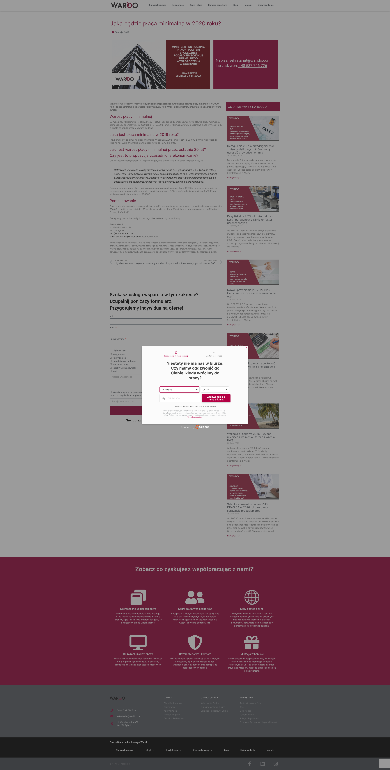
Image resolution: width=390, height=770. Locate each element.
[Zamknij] (246, 347)
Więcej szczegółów (195, 417)
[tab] (176, 354)
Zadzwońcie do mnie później (216, 398)
